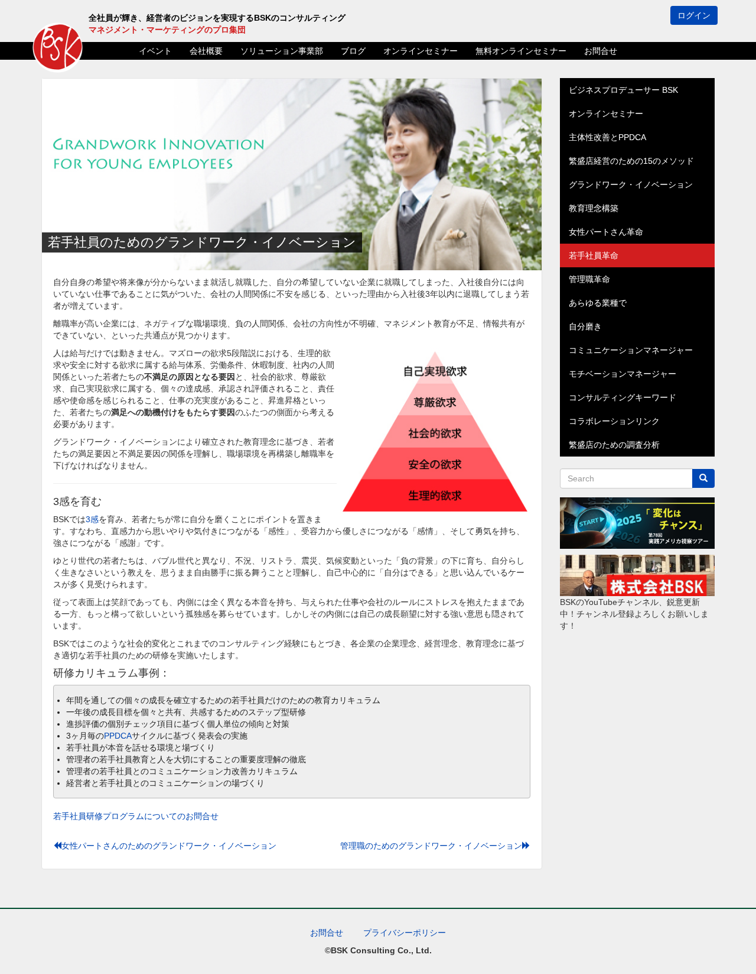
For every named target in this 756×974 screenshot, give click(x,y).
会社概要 (206, 51)
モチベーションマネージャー (622, 373)
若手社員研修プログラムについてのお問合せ (136, 816)
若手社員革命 (593, 255)
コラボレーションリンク (614, 421)
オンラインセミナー (420, 51)
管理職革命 (589, 279)
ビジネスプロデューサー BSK (623, 90)
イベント (155, 51)
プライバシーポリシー (404, 932)
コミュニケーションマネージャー (631, 350)
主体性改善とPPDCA (607, 137)
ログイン (694, 15)
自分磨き (585, 326)
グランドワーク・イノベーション (631, 184)
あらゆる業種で (598, 303)
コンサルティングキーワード (622, 397)
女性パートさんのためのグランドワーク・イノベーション (168, 845)
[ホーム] (57, 47)
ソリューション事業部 (281, 51)
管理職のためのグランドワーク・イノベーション (431, 845)
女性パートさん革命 (606, 232)
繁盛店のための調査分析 (614, 444)
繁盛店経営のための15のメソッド (631, 161)
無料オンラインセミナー (520, 51)
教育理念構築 (593, 208)
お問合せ (600, 51)
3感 (92, 519)
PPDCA (118, 735)
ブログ (353, 51)
